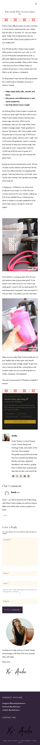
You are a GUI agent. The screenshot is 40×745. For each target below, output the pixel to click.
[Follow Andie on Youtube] (24, 476)
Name (6, 573)
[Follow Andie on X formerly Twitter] (17, 476)
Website (6, 601)
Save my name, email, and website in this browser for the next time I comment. (20, 591)
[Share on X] (15, 19)
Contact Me (9, 717)
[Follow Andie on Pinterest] (28, 476)
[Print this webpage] (33, 19)
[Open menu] (36, 3)
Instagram (22, 374)
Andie (14, 435)
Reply (5, 515)
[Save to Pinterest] (24, 19)
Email (5, 583)
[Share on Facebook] (6, 19)
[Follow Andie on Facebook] (13, 476)
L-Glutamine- (7, 187)
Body (20, 14)
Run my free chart (21, 421)
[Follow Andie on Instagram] (21, 476)
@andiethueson (15, 707)
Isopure (19, 280)
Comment (7, 540)
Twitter (4, 374)
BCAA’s (5, 164)
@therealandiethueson (17, 703)
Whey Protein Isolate (21, 39)
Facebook (11, 374)
